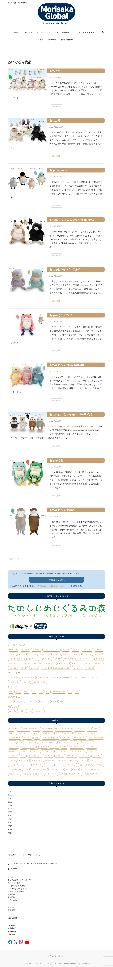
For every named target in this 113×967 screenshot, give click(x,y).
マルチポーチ (71, 756)
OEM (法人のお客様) (18, 889)
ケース (37, 737)
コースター (66, 737)
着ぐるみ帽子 (95, 769)
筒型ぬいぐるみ (29, 774)
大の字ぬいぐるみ (15, 769)
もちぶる (54, 120)
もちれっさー (46, 659)
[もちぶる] (27, 130)
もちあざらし (33, 659)
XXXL (62, 701)
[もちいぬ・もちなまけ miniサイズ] (27, 422)
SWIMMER (65, 677)
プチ (10, 701)
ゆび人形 (73, 760)
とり (40, 691)
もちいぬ (66, 649)
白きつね (84, 769)
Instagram (12, 931)
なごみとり (25, 649)
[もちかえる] (27, 472)
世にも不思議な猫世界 (26, 677)
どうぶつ (13, 687)
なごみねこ (36, 649)
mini (54, 701)
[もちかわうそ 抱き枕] (27, 521)
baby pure (13, 649)
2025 (10, 795)
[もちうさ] (27, 79)
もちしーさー (50, 663)
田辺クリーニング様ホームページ (54, 586)
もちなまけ (76, 654)
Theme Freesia (64, 963)
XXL (47, 701)
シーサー (12, 742)
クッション (27, 737)
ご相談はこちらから (56, 580)
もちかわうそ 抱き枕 (62, 509)
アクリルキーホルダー (49, 728)
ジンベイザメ (31, 742)
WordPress (86, 963)
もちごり (88, 663)
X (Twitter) (12, 928)
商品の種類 (14, 706)
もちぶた (12, 654)
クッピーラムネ (14, 682)
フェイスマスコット (77, 751)
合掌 (80, 765)
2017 (10, 823)
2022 (10, 805)
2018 (10, 819)
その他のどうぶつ (59, 691)
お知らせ (11, 907)
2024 (10, 798)
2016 (10, 826)
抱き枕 (68, 769)
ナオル (64, 747)
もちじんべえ (76, 663)
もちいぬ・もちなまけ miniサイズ (70, 414)
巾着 (26, 769)
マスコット (39, 711)
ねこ (47, 691)
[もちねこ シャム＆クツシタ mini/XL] (27, 231)
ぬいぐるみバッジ (76, 747)
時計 (75, 769)
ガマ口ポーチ (47, 733)
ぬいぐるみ (13, 711)
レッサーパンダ (70, 765)
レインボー (49, 765)
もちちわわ (98, 663)
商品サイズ (14, 696)
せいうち (73, 742)
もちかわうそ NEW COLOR (66, 364)
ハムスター (34, 751)
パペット (24, 751)
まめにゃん (99, 649)
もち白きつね (63, 663)
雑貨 (22, 711)
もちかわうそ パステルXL (65, 269)
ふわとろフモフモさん (51, 649)
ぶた (76, 691)
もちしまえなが (14, 663)
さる (34, 691)
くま (70, 691)
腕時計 (62, 774)
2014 (10, 833)
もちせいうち (77, 668)
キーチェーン (79, 733)
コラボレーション (79, 737)
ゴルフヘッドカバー (96, 737)
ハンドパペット (47, 751)
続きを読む (56, 106)
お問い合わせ (67, 40)
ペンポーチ (13, 756)
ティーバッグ (13, 747)
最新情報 (53, 40)
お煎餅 (96, 728)
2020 (10, 812)
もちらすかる (62, 760)
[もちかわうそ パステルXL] (27, 279)
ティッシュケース (28, 747)
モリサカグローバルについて (38, 32)
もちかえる (56, 460)
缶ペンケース (52, 774)
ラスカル (83, 760)
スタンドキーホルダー (47, 742)
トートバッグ (42, 747)
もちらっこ (45, 668)
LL (36, 701)
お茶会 (11, 733)
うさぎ (18, 691)
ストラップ (63, 742)
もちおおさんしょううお (61, 668)
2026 (10, 791)
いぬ (10, 691)
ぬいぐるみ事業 (62, 32)
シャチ (21, 742)
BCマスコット (14, 728)
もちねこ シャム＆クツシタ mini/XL (71, 219)
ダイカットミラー (86, 742)
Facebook (12, 925)
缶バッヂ (41, 774)
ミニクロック (84, 756)
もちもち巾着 (49, 760)
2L (31, 701)
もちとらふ (13, 668)
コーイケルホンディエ (50, 737)
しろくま (55, 677)
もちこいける (37, 663)
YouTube (11, 934)
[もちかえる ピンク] (27, 325)
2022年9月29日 (55, 177)
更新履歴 (11, 910)
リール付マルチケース (34, 765)
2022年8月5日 (55, 371)
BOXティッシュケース (30, 728)
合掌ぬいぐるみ (43, 677)
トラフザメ (54, 747)
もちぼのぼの (36, 760)
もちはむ (57, 659)
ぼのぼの (12, 677)
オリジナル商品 (16, 645)
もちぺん (66, 654)
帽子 (44, 769)
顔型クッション (95, 774)
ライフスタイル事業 (86, 32)
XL (42, 701)
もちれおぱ (90, 668)
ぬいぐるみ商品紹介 (18, 886)
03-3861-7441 (15, 869)
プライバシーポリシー (56, 956)
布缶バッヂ (35, 769)
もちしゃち (34, 668)
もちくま (56, 654)
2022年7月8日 (55, 421)
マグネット (60, 756)
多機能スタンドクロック (94, 765)
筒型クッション (14, 774)
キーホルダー (92, 733)
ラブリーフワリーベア (84, 659)
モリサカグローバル (37, 963)
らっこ (92, 760)
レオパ (59, 765)
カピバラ (36, 733)
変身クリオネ (68, 659)
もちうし (27, 663)
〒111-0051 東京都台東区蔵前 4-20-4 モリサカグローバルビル (35, 863)
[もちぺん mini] (27, 179)
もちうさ (54, 70)
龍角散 (75, 677)
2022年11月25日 (56, 77)
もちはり (22, 654)
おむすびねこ (87, 649)
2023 (10, 802)
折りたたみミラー (56, 769)
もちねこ (76, 649)
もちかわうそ (44, 654)
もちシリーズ (23, 760)
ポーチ (23, 756)
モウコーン (32, 654)
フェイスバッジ (61, 751)
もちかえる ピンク (60, 315)
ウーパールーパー (66, 728)
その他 (29, 711)
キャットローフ (14, 737)
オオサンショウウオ (83, 728)
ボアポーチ (48, 756)
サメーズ (27, 682)
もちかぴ (24, 668)
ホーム (17, 32)
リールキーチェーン (16, 765)
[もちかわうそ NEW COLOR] (27, 375)
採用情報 (40, 40)
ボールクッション (35, 756)
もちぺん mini (58, 170)
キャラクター (15, 673)
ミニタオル (96, 756)
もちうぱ (22, 659)
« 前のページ (13, 559)
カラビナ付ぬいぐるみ (63, 733)
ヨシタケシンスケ (39, 682)
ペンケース (91, 751)
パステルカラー (91, 747)
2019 (10, 816)
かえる (26, 691)
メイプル (12, 760)
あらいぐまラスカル (88, 677)
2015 (10, 829)
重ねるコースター (75, 774)
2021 (10, 809)
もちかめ (99, 659)
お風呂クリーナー (24, 733)
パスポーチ (13, 751)
